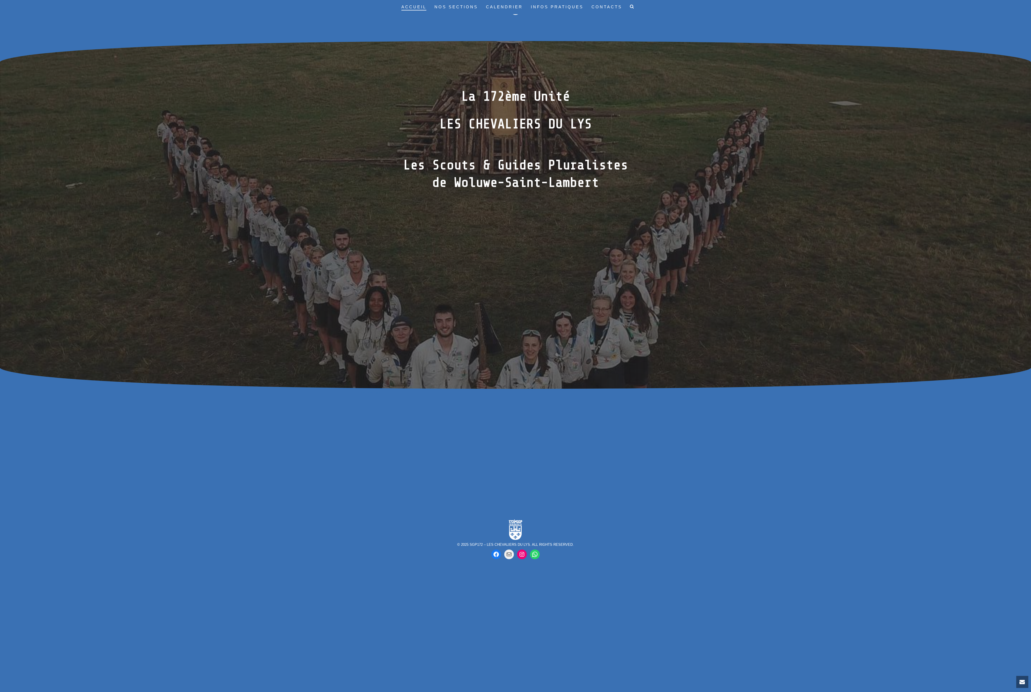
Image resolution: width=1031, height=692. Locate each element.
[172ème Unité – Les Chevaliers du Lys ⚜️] (535, 554)
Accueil (413, 7)
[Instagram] (522, 554)
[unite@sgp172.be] (509, 554)
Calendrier (504, 7)
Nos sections (456, 7)
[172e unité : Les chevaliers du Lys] (496, 554)
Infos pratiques (557, 7)
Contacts (606, 7)
